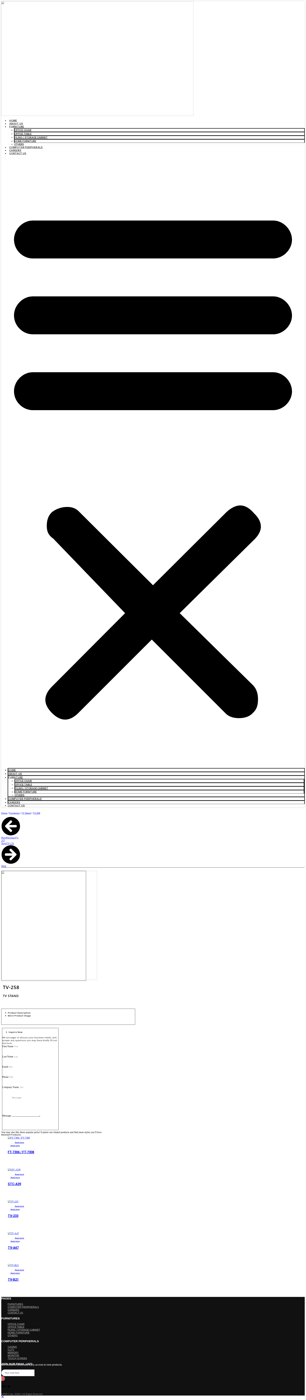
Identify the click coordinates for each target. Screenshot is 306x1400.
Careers (15, 150)
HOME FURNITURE (18, 1332)
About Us (16, 123)
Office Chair (23, 130)
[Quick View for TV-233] (10, 1206)
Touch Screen (17, 1358)
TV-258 (36, 813)
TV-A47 (13, 1248)
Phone (5, 1077)
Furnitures (14, 813)
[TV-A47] (100, 1233)
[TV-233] (100, 1201)
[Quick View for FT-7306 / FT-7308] (10, 1143)
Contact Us (17, 153)
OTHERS (19, 144)
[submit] (3, 1378)
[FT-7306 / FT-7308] (100, 1137)
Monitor (13, 1355)
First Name (8, 1046)
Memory (13, 1352)
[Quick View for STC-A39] (10, 1174)
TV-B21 (13, 1279)
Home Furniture (25, 141)
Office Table (23, 133)
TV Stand (26, 813)
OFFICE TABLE (16, 1327)
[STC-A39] (100, 1169)
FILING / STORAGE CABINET (31, 137)
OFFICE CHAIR (16, 1324)
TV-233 (13, 1216)
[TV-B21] (100, 1265)
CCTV (11, 1349)
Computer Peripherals (26, 147)
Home (13, 120)
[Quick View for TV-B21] (10, 1270)
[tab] (71, 1012)
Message (7, 1115)
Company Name (10, 1087)
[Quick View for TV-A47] (10, 1238)
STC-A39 (14, 1184)
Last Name (8, 1056)
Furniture (16, 126)
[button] (153, 461)
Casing (12, 1347)
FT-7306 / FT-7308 (21, 1152)
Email (5, 1066)
